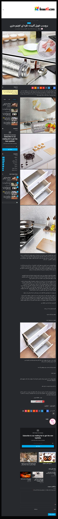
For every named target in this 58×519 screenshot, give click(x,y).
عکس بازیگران (14, 161)
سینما (16, 159)
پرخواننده (14, 99)
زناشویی (15, 164)
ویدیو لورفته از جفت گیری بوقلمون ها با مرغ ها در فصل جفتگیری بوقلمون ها (38, 480)
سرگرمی (46, 406)
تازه (9, 99)
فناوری (18, 10)
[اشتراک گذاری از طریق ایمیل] (23, 411)
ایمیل (54, 509)
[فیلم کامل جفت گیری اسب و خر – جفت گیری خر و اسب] (14, 105)
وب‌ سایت (35, 509)
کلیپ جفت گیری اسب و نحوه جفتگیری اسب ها (6, 114)
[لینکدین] (49, 88)
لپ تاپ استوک (14, 170)
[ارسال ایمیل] (38, 28)
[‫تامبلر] (46, 88)
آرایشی (16, 166)
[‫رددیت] (41, 88)
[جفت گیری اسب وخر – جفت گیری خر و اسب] (14, 123)
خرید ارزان (52, 406)
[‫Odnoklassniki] (35, 88)
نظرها (5, 99)
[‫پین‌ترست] (43, 88)
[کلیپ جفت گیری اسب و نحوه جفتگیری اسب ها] (14, 115)
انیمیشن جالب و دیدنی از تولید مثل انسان (26, 479)
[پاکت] (33, 88)
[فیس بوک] (54, 88)
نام (55, 504)
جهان (27, 10)
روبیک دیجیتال (14, 168)
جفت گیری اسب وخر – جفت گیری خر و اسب (6, 123)
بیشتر (6, 10)
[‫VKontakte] (38, 88)
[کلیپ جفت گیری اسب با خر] (14, 110)
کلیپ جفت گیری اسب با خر (6, 109)
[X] (52, 88)
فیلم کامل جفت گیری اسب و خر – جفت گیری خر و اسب (6, 105)
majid (40, 28)
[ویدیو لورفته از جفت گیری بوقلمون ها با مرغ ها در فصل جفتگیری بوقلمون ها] (38, 475)
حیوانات (34, 20)
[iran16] (44, 9)
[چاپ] (53, 413)
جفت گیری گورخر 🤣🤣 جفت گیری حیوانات (6, 118)
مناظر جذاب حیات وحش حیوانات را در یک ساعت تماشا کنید (51, 473)
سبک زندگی (12, 10)
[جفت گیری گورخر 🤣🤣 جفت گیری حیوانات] (14, 119)
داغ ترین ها (15, 162)
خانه (30, 10)
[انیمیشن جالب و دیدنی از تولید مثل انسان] (25, 475)
